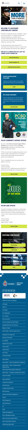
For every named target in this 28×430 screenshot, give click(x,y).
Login (14, 87)
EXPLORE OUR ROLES (14, 57)
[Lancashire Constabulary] (8, 283)
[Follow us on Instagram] (6, 291)
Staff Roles (14, 250)
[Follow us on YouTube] (14, 291)
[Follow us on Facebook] (3, 291)
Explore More (14, 107)
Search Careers (13, 62)
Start (14, 267)
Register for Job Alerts (14, 67)
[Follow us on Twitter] (9, 291)
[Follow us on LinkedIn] (11, 291)
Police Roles (14, 245)
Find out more (14, 175)
